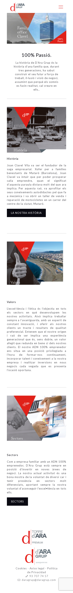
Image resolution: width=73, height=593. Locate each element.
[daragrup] (17, 7)
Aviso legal (37, 568)
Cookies (22, 568)
